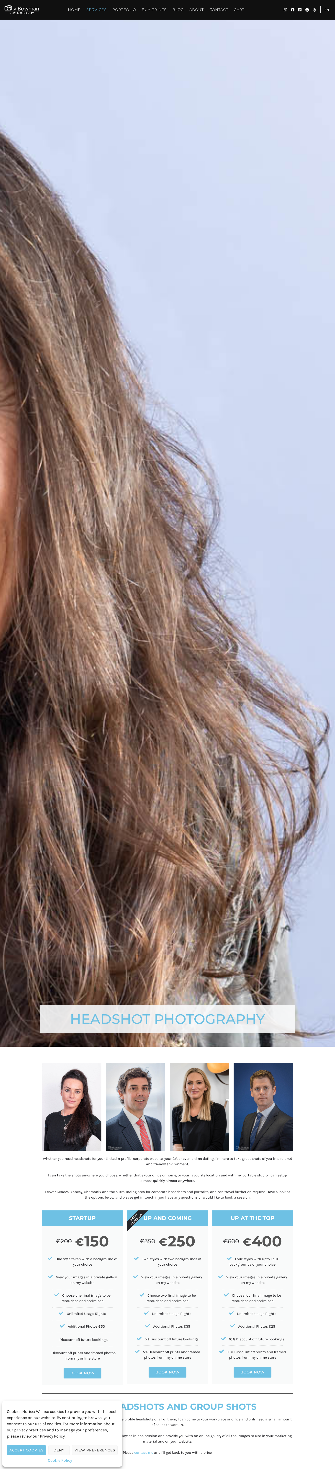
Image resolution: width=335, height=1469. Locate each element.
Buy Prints (154, 10)
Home (74, 10)
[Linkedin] (300, 9)
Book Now (82, 1373)
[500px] (314, 9)
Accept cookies (26, 1450)
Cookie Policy (60, 1460)
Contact (218, 10)
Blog (178, 10)
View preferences (95, 1450)
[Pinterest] (307, 9)
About (196, 10)
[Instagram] (285, 9)
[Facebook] (292, 9)
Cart (239, 10)
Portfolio (124, 10)
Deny (59, 1450)
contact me (143, 1452)
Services (96, 10)
